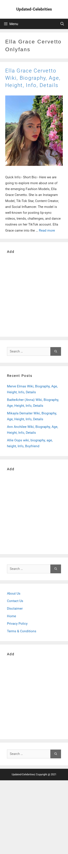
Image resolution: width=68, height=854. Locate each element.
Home (11, 616)
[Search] (55, 351)
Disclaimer (15, 608)
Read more (47, 230)
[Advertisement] (34, 294)
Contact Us (15, 601)
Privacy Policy (17, 624)
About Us (13, 593)
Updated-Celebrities (34, 9)
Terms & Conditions (21, 631)
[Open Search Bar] (62, 24)
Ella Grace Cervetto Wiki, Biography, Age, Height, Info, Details (33, 78)
